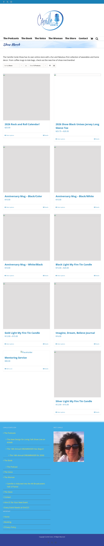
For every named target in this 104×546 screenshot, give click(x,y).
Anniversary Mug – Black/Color (23, 196)
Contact (7, 497)
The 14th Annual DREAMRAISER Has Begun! (25, 449)
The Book (8, 460)
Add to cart (9, 369)
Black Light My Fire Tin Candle (74, 264)
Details (46, 135)
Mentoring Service (16, 357)
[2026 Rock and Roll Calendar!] (26, 97)
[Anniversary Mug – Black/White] (77, 169)
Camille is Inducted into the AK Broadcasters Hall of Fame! (26, 485)
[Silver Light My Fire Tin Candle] (77, 374)
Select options (10, 135)
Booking (7, 522)
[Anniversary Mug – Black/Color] (26, 169)
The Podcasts (10, 433)
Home (6, 517)
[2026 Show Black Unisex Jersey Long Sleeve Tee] (77, 97)
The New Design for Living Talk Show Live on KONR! (26, 441)
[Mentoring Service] (26, 352)
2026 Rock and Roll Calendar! (22, 124)
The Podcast (12, 467)
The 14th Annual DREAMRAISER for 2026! (27, 455)
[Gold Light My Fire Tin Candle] (26, 305)
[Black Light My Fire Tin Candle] (77, 237)
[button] (97, 39)
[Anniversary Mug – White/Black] (26, 237)
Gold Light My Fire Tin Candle (22, 332)
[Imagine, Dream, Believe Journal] (77, 305)
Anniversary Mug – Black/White (75, 196)
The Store (8, 492)
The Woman (9, 477)
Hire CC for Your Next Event (16, 502)
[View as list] (54, 66)
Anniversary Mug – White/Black (24, 264)
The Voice (8, 472)
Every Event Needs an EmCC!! (16, 507)
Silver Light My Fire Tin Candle (74, 401)
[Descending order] (26, 65)
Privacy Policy (10, 527)
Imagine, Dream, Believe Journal (75, 332)
